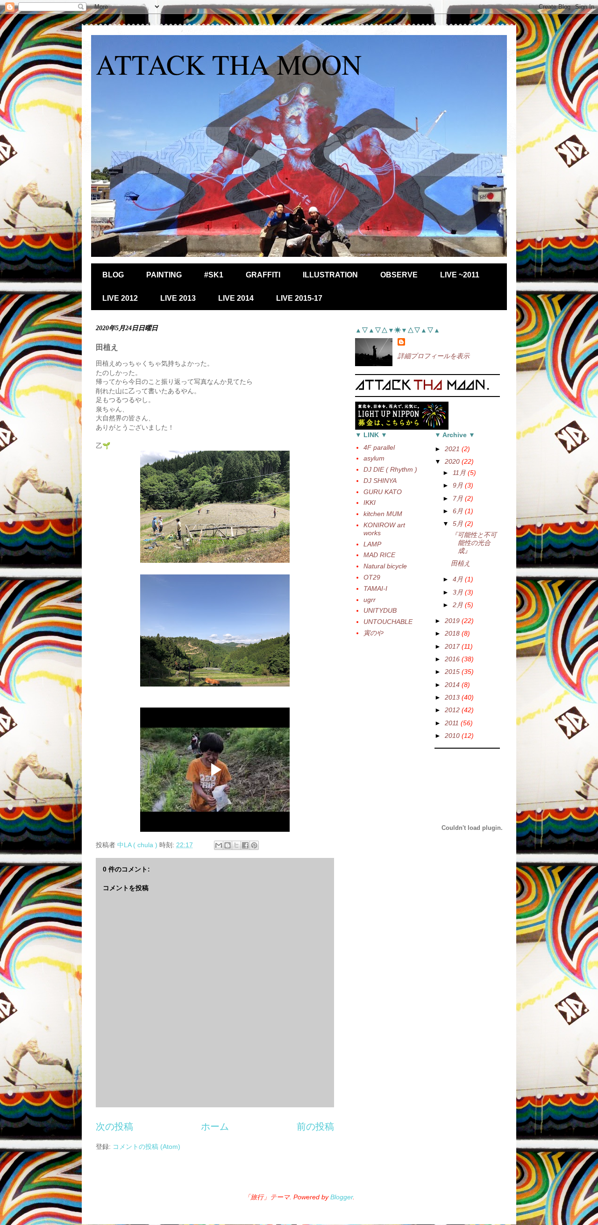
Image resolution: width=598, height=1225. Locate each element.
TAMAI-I (375, 588)
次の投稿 (114, 1126)
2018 (453, 633)
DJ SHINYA (380, 480)
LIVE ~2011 (459, 275)
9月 (459, 485)
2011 (453, 723)
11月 (460, 472)
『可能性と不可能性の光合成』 (474, 542)
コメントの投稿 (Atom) (146, 1146)
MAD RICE (379, 555)
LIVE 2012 (120, 298)
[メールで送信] (218, 845)
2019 (453, 620)
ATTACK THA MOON (229, 64)
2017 (453, 646)
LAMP (372, 544)
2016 (453, 659)
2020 (453, 461)
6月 (459, 511)
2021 (453, 449)
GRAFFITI (263, 275)
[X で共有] (236, 845)
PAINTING (164, 275)
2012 (453, 710)
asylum (373, 458)
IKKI (369, 502)
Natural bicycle (385, 566)
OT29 (371, 577)
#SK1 (213, 275)
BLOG (113, 275)
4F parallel (379, 447)
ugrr (369, 599)
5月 (459, 523)
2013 (453, 697)
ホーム (215, 1126)
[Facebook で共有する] (245, 845)
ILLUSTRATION (330, 275)
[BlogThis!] (227, 845)
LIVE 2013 (178, 298)
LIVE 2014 (236, 298)
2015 (453, 671)
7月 (459, 498)
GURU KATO (382, 492)
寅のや (373, 633)
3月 (459, 592)
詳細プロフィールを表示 (434, 356)
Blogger (341, 1197)
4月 (459, 579)
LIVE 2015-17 (299, 298)
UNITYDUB (380, 610)
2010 (453, 735)
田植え (460, 563)
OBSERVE (399, 275)
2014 (453, 684)
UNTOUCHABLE (388, 621)
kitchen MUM (382, 513)
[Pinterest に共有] (254, 845)
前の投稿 (315, 1126)
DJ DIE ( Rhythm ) (390, 469)
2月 (459, 605)
